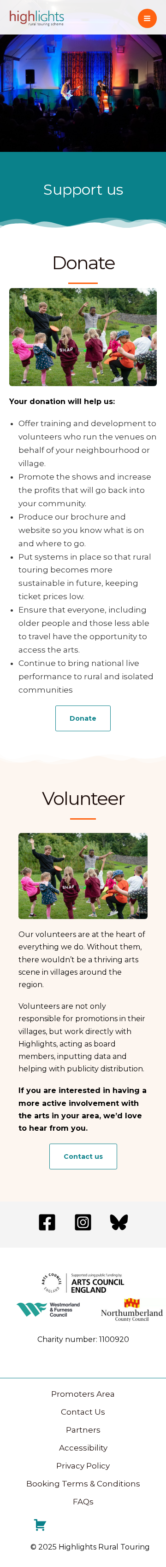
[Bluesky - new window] (119, 1222)
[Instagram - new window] (83, 1222)
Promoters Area (83, 1394)
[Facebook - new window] (47, 1222)
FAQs (83, 1501)
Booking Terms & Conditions (83, 1483)
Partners (83, 1429)
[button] (83, 718)
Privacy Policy (83, 1465)
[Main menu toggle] (147, 18)
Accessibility (83, 1447)
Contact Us (83, 1412)
